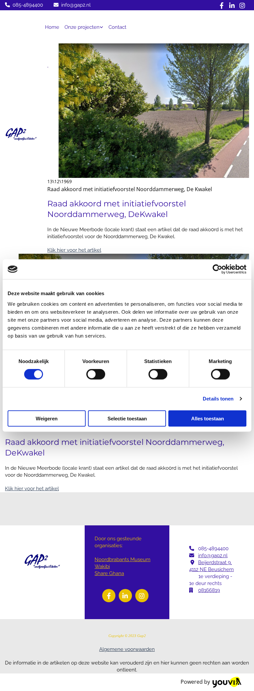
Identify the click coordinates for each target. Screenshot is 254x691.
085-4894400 (28, 5)
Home (52, 27)
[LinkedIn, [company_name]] (232, 5)
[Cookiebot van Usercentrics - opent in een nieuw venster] (217, 269)
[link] (84, 26)
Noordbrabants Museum (122, 559)
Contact (117, 27)
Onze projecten (82, 27)
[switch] (95, 374)
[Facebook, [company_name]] (221, 5)
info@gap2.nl (76, 5)
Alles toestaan (207, 418)
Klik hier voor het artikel (74, 250)
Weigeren (47, 418)
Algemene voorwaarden (127, 649)
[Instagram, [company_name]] (242, 5)
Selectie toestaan (127, 418)
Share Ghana (109, 573)
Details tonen (218, 398)
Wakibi (102, 566)
